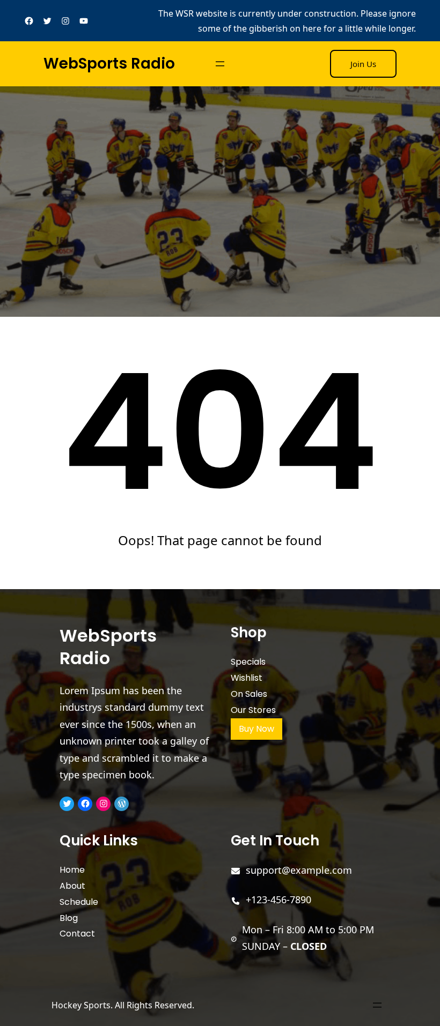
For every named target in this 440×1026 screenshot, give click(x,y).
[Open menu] (220, 64)
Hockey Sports (81, 1005)
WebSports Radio (109, 63)
